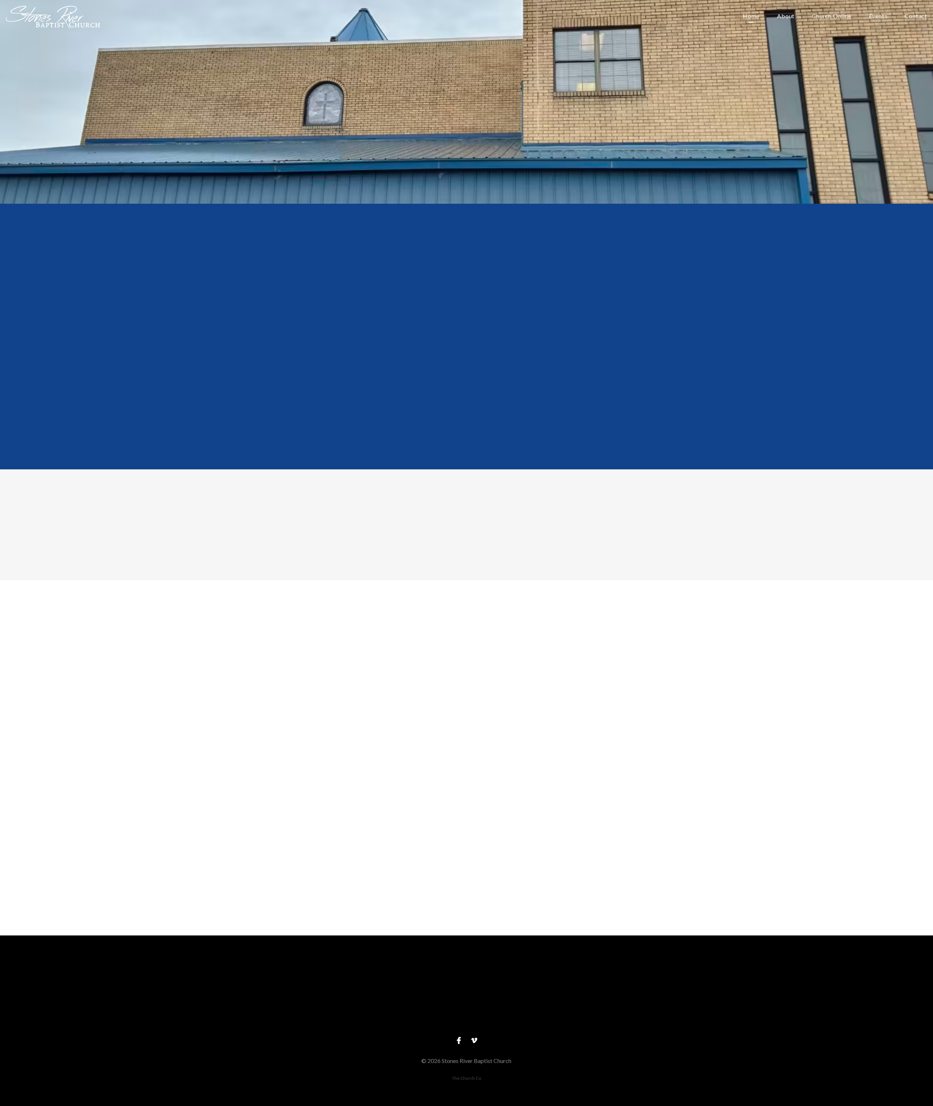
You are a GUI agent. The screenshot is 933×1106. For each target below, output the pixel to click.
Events (878, 16)
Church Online (831, 16)
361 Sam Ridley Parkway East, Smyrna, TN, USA (605, 1016)
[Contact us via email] (327, 975)
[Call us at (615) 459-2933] (466, 975)
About (786, 16)
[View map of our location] (605, 975)
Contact (916, 16)
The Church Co (466, 1078)
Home (751, 16)
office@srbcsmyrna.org (327, 1016)
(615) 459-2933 (466, 1016)
